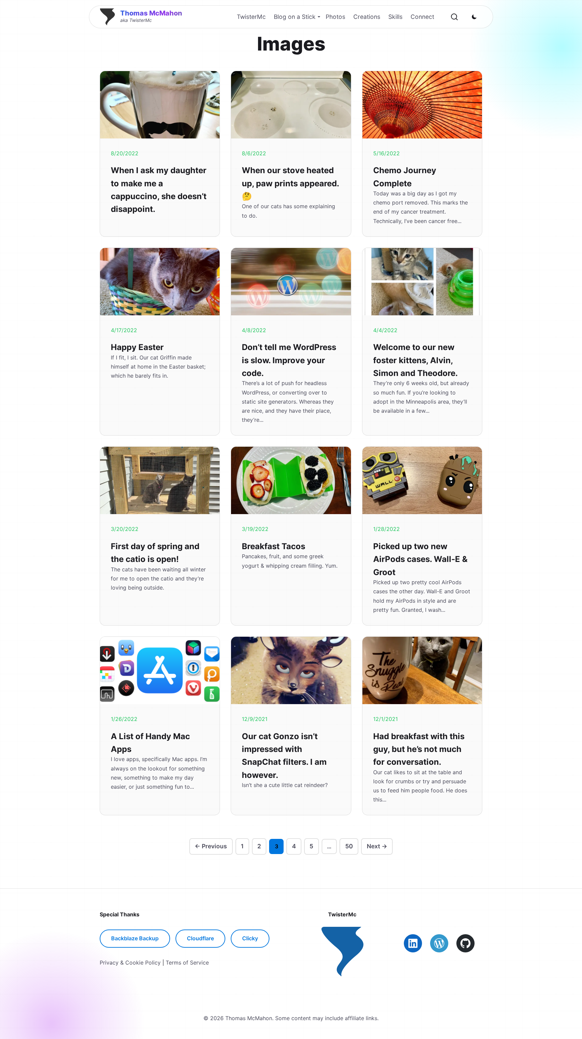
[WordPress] (439, 943)
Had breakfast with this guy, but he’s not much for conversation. (418, 749)
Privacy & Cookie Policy (130, 962)
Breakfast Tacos (273, 546)
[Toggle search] (454, 17)
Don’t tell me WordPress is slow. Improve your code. (289, 360)
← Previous (211, 846)
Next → (377, 846)
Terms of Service (187, 962)
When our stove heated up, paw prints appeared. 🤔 (290, 183)
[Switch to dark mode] (474, 17)
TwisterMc (251, 16)
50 (349, 846)
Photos (335, 16)
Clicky (250, 938)
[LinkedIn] (413, 943)
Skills (395, 16)
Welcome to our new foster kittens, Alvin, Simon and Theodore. (415, 360)
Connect (422, 16)
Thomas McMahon (151, 13)
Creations (366, 16)
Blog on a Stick (295, 16)
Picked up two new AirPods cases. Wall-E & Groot (420, 559)
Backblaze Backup (135, 938)
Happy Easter (137, 347)
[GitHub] (465, 943)
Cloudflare (200, 938)
